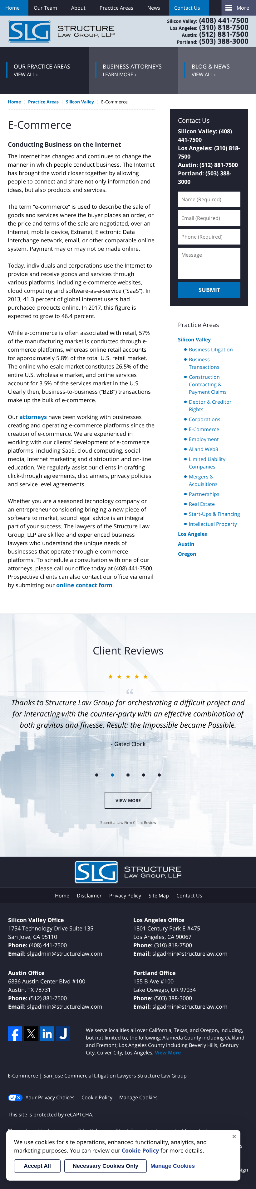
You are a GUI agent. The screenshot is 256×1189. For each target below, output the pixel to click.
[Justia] (63, 1033)
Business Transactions (204, 363)
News (153, 7)
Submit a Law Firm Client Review (128, 822)
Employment (204, 439)
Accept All (37, 1166)
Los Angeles (192, 533)
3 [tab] (128, 775)
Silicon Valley (194, 339)
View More (128, 800)
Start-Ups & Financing (214, 514)
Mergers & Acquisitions (203, 480)
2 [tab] (112, 775)
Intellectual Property (213, 524)
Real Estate (202, 504)
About (78, 7)
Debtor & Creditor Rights (210, 405)
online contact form (84, 585)
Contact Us (187, 7)
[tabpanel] (128, 710)
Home (12, 7)
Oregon (187, 553)
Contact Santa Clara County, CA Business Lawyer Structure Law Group (199, 31)
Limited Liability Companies (207, 463)
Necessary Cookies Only (105, 1166)
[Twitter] (31, 1033)
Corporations (204, 419)
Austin (186, 543)
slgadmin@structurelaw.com (64, 953)
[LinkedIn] (47, 1033)
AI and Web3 (203, 449)
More (243, 7)
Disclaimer (89, 895)
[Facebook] (15, 1033)
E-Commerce (204, 429)
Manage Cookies (138, 1097)
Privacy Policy (125, 895)
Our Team (45, 7)
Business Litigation (211, 349)
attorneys (33, 417)
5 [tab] (159, 775)
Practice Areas (116, 7)
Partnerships (204, 494)
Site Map (159, 895)
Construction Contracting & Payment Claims (208, 384)
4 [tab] (143, 775)
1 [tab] (97, 775)
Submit (209, 289)
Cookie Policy (96, 1097)
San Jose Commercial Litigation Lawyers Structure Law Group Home (61, 31)
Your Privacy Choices (50, 1097)
